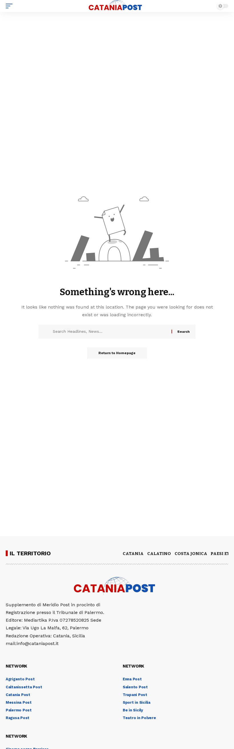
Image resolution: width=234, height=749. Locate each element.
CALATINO (159, 553)
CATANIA (133, 553)
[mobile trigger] (10, 6)
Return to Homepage (117, 353)
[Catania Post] (117, 6)
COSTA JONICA (191, 553)
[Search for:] (110, 332)
